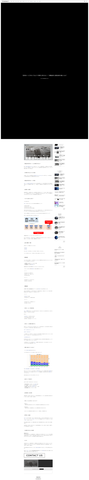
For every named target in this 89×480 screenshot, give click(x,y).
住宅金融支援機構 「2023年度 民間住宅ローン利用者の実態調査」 (32, 368)
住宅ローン (25, 183)
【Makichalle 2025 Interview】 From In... (61, 202)
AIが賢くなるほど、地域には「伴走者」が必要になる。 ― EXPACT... (62, 152)
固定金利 (32, 264)
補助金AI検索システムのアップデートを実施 (59, 249)
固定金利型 (31, 183)
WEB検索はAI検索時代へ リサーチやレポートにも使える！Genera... (62, 185)
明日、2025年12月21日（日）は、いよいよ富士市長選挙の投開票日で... (60, 263)
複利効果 (26, 316)
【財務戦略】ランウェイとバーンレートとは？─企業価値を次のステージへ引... (62, 156)
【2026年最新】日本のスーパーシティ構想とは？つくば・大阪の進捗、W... (62, 147)
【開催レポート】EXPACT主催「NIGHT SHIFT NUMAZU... (59, 256)
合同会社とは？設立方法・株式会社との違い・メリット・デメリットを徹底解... (62, 206)
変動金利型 (28, 183)
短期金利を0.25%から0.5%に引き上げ (38, 175)
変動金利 (30, 350)
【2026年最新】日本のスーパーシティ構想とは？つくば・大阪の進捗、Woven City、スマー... (61, 217)
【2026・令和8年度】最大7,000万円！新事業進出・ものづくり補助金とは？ (61, 227)
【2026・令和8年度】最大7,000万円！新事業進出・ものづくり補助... (62, 164)
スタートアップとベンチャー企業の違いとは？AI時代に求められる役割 (62, 160)
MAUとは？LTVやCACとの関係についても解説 (62, 199)
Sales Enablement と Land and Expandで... (62, 188)
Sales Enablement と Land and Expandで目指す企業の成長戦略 (61, 237)
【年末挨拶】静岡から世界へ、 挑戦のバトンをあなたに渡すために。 (60, 259)
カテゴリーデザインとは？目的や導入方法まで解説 (62, 195)
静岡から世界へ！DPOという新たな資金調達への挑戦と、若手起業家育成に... (60, 252)
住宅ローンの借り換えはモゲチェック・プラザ (29, 329)
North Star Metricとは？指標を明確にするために (62, 192)
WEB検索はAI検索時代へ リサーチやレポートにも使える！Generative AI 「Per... (61, 232)
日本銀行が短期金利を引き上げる (29, 166)
